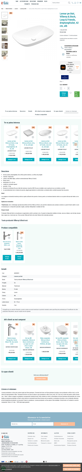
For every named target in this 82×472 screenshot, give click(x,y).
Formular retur (31, 436)
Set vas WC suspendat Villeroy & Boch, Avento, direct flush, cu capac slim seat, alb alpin (62, 342)
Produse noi (35, 4)
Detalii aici (77, 67)
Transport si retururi (46, 443)
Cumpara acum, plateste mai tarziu (70, 67)
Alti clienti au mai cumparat (43, 111)
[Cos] (80, 2)
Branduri (40, 1)
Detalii (30, 111)
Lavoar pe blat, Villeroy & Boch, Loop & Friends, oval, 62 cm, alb (62, 144)
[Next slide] (4, 57)
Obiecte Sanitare (9, 8)
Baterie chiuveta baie (12, 347)
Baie (17, 1)
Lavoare (16, 8)
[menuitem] (4, 15)
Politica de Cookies (33, 445)
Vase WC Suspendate (28, 350)
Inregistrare (70, 438)
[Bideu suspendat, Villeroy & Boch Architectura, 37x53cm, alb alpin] (45, 329)
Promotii (27, 4)
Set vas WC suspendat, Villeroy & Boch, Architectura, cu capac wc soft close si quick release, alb (28, 342)
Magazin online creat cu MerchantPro (72, 462)
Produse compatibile (41, 114)
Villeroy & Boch (19, 220)
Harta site (56, 440)
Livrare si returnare (71, 111)
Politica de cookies (53, 465)
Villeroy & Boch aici (28, 279)
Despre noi (30, 438)
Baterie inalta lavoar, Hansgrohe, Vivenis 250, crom (19, 245)
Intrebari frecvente (59, 438)
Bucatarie (33, 1)
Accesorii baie (24, 1)
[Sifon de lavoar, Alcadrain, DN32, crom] (7, 236)
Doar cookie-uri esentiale (72, 469)
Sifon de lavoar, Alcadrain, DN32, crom (7, 243)
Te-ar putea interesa (11, 111)
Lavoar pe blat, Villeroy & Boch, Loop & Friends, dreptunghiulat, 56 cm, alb (12, 145)
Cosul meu (44, 438)
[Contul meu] (72, 2)
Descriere (23, 111)
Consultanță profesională (71, 45)
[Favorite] (78, 2)
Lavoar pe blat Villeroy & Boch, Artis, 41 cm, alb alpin (28, 143)
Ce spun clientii (58, 111)
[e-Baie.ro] (6, 2)
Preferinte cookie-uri (7, 469)
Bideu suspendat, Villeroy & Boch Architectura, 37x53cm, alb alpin (45, 341)
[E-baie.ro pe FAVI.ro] (26, 462)
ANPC (55, 443)
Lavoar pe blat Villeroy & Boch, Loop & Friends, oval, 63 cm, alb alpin (45, 144)
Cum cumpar (44, 436)
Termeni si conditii (33, 440)
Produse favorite (71, 445)
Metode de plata (45, 440)
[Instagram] (46, 462)
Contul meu (70, 436)
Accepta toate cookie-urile (71, 465)
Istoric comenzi (71, 443)
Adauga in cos (64, 94)
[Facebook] (44, 462)
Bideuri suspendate (45, 347)
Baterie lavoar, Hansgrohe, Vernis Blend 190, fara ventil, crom (11, 341)
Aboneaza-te (64, 424)
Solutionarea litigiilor (59, 445)
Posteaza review (41, 378)
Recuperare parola (72, 440)
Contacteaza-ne (58, 436)
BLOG (45, 1)
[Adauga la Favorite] (16, 137)
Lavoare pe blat (23, 8)
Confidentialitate (32, 443)
